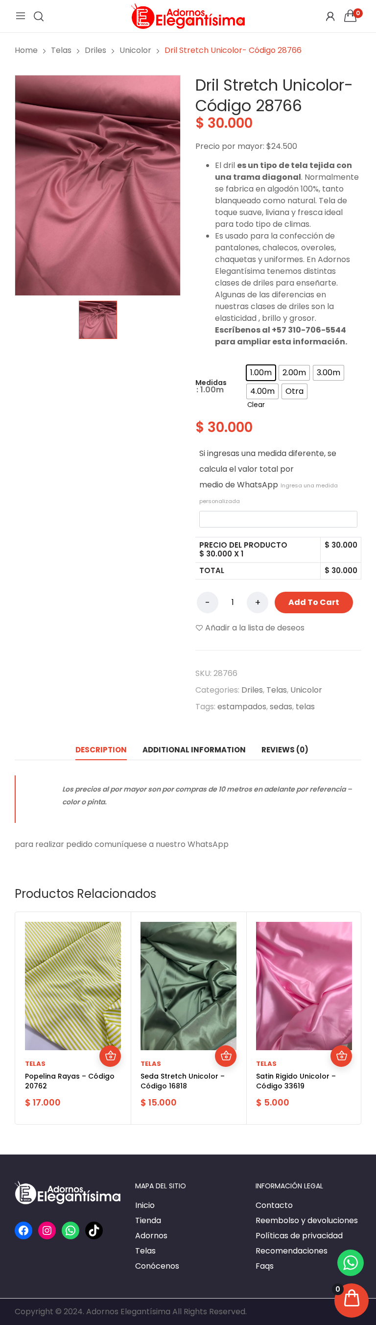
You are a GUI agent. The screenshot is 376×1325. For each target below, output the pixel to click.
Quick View (110, 1034)
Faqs (265, 1266)
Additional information (194, 750)
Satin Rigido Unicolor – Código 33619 (296, 1081)
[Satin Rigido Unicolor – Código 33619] (304, 986)
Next (351, 1018)
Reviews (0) (284, 750)
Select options (110, 1056)
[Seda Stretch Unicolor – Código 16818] (188, 986)
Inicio (145, 1205)
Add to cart (313, 602)
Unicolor (306, 690)
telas (305, 706)
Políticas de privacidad (299, 1235)
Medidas (211, 382)
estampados (241, 706)
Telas (276, 690)
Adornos (151, 1235)
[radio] (261, 372)
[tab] (101, 750)
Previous (25, 1018)
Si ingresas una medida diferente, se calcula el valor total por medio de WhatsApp (268, 476)
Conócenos (157, 1266)
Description (101, 750)
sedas (281, 706)
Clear (256, 405)
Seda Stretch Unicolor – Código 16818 (183, 1081)
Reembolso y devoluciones (307, 1220)
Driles (252, 690)
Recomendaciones (292, 1250)
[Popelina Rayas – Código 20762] (73, 986)
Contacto (274, 1205)
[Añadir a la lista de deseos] (110, 1013)
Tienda (148, 1220)
